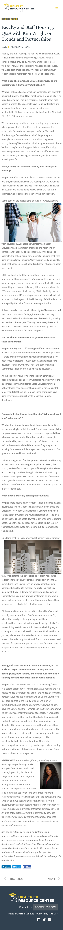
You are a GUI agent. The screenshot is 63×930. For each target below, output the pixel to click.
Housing (6, 19)
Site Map (54, 913)
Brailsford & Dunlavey (24, 913)
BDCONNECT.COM (45, 907)
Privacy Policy (42, 913)
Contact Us (26, 907)
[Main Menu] (57, 7)
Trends (14, 19)
